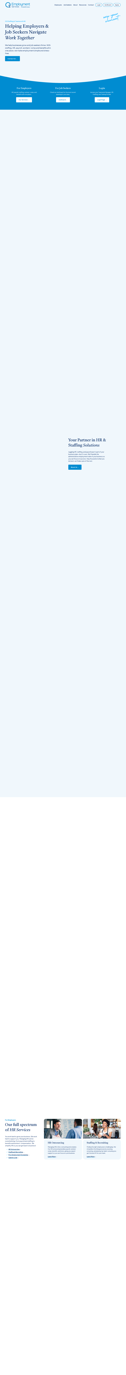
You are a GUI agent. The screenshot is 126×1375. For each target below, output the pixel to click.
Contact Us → (12, 59)
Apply (117, 5)
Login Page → (102, 100)
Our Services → (24, 100)
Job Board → (63, 100)
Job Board (107, 5)
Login (99, 5)
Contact (91, 5)
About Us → (75, 467)
